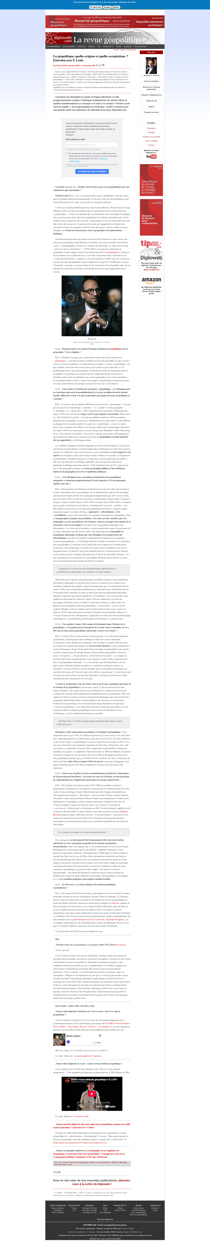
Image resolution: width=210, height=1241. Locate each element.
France (66, 1162)
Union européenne (69, 46)
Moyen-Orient (120, 1210)
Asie (99, 46)
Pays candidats (58, 1212)
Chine (105, 1208)
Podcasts (155, 1208)
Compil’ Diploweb (138, 1210)
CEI (73, 1210)
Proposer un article (151, 112)
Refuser (116, 7)
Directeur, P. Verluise (151, 75)
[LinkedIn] (57, 1172)
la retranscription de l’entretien (87, 1055)
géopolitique (116, 348)
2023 (70, 1165)
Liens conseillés (151, 141)
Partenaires (151, 128)
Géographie (83, 1162)
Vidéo (155, 1210)
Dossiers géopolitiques (139, 1215)
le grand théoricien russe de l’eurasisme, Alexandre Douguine (97, 919)
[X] (59, 1172)
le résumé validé (81, 1116)
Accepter (107, 7)
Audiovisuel (127, 46)
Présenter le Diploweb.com (151, 95)
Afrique (120, 1208)
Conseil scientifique (151, 81)
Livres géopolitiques (103, 1162)
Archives (151, 145)
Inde (105, 1210)
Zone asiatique (105, 1212)
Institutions (58, 1210)
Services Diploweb (140, 46)
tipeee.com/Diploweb (151, 270)
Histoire (91, 1162)
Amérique (91, 46)
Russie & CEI (82, 46)
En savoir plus (95, 7)
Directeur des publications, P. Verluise (81, 1232)
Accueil (116, 50)
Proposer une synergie (151, 137)
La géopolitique (111, 252)
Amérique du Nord (89, 1208)
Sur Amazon (120, 944)
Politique (115, 1162)
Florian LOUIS (61, 66)
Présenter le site (136, 1232)
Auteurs (151, 107)
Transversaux (131, 50)
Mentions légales (128, 1228)
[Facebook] (54, 1172)
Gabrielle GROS (74, 66)
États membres (58, 1208)
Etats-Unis (74, 1162)
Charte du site (151, 101)
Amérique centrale (89, 1210)
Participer (151, 132)
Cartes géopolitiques (53, 46)
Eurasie (116, 902)
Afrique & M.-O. (108, 46)
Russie (74, 1208)
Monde (118, 46)
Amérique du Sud (89, 1212)
